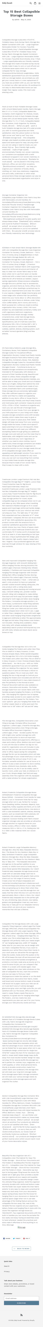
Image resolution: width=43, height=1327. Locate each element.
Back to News (23, 1248)
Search (6, 1266)
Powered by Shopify (28, 1320)
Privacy (7, 1271)
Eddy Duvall (17, 1320)
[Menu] (39, 3)
